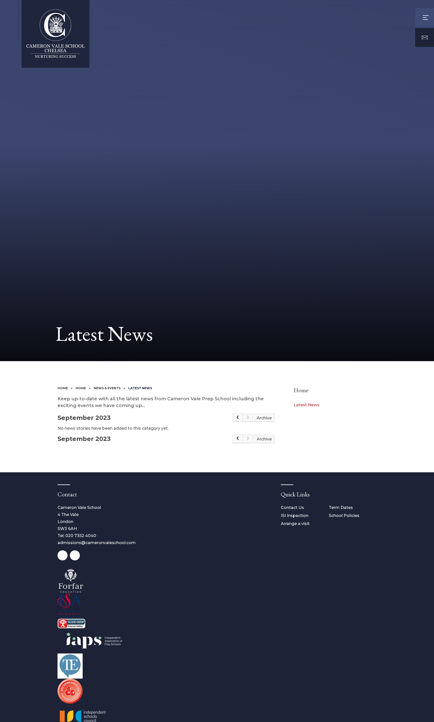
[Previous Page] (238, 418)
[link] (248, 418)
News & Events (107, 388)
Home (63, 388)
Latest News (140, 388)
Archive (264, 418)
